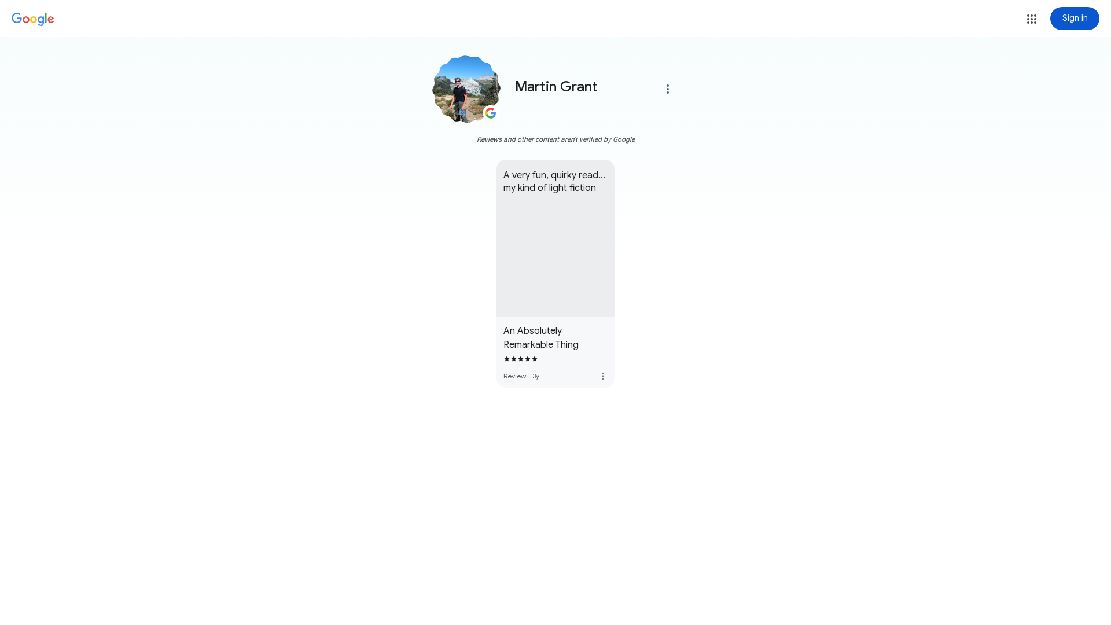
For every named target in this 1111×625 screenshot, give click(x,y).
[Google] (33, 20)
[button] (1031, 19)
